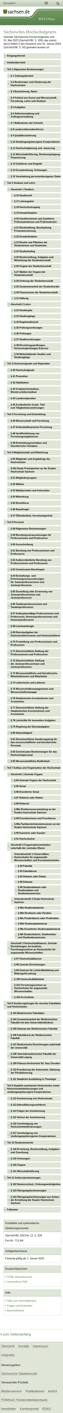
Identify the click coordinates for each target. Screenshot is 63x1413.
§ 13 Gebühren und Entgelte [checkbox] (26, 163)
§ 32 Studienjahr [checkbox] (23, 310)
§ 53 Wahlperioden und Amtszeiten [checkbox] (30, 490)
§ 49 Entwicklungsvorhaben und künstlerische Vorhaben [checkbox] (29, 444)
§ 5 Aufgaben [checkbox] (18, 107)
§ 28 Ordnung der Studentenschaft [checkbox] (33, 281)
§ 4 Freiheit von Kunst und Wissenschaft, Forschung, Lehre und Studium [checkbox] (34, 99)
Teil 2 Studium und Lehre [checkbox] (21, 183)
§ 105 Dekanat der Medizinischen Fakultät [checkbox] (34, 1028)
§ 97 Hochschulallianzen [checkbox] (28, 958)
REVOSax (47, 19)
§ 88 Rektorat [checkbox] (21, 803)
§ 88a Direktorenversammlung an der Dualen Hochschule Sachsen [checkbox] (35, 811)
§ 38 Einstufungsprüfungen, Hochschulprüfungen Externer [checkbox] (31, 347)
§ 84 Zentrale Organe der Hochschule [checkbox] (35, 780)
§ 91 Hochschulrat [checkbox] (24, 839)
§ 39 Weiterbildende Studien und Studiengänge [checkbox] (32, 356)
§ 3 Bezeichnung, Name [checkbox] (24, 91)
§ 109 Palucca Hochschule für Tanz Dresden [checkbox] (35, 1063)
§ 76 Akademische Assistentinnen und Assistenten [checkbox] (32, 700)
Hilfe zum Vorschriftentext (21, 1300)
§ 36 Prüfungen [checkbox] (22, 333)
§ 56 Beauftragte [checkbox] (20, 509)
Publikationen (35, 1391)
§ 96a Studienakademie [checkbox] (31, 907)
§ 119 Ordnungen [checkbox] (20, 1158)
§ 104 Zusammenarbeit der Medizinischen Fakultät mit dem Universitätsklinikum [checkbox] (34, 1021)
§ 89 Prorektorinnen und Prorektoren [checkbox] (35, 818)
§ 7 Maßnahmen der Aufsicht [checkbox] (27, 123)
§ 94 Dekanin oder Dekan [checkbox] (32, 876)
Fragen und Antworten (19, 1305)
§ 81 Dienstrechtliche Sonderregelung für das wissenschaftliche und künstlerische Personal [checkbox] (34, 742)
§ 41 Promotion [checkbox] (19, 376)
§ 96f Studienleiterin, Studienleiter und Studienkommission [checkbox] (37, 936)
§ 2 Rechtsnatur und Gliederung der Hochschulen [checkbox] (31, 83)
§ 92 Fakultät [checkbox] (25, 866)
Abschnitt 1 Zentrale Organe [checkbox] (26, 774)
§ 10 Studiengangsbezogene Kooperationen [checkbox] (35, 142)
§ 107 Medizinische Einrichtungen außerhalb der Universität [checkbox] (36, 1046)
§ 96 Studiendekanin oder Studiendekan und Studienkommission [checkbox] (32, 890)
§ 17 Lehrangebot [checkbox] (24, 201)
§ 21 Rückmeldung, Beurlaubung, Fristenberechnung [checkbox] (33, 229)
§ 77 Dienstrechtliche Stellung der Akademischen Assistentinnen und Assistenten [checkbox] (30, 710)
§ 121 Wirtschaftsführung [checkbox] (25, 1171)
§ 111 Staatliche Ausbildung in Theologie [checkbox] (33, 1079)
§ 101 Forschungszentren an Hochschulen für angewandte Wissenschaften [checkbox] (30, 988)
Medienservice (11, 1391)
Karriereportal (29, 1408)
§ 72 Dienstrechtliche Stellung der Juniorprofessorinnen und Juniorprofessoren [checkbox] (28, 663)
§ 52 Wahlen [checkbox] (17, 484)
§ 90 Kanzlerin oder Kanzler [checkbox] (29, 833)
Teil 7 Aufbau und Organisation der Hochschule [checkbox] (33, 768)
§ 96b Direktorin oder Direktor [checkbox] (35, 913)
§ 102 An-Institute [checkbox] (24, 997)
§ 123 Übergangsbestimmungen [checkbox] (28, 1190)
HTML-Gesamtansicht (19, 1277)
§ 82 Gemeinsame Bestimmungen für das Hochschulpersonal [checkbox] (34, 753)
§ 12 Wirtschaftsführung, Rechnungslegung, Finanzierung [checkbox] (35, 156)
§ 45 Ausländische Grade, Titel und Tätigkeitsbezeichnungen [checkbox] (28, 406)
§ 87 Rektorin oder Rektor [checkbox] (28, 797)
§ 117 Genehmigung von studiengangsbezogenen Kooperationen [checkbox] (33, 1134)
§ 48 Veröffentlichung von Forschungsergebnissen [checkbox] (25, 435)
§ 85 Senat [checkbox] (20, 786)
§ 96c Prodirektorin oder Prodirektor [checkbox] (38, 918)
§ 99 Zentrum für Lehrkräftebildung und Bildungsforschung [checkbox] (36, 972)
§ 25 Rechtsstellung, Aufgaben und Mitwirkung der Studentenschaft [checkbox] (33, 259)
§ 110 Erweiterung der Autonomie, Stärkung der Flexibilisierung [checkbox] (35, 1071)
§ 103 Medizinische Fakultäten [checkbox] (27, 1013)
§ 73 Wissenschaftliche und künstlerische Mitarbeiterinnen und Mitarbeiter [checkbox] (34, 675)
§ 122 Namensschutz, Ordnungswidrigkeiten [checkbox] (36, 1184)
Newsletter (8, 1408)
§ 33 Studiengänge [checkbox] (24, 316)
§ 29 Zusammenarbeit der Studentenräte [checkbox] (36, 286)
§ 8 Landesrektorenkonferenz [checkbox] (27, 129)
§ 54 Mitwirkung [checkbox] (20, 496)
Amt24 (52, 1391)
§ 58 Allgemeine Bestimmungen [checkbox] (28, 528)
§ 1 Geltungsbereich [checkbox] (22, 76)
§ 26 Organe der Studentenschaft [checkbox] (32, 266)
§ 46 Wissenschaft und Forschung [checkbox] (30, 420)
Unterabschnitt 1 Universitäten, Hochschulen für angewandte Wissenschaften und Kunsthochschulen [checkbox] (36, 857)
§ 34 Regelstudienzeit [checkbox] (26, 322)
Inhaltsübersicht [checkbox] (16, 62)
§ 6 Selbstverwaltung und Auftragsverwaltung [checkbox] (25, 115)
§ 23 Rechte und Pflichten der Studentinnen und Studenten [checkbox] (30, 244)
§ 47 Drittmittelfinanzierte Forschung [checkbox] (31, 427)
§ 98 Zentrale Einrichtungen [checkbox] (29, 964)
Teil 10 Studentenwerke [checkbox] (20, 1142)
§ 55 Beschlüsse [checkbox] (20, 503)
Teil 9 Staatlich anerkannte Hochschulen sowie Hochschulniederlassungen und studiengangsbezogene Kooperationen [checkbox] (33, 1088)
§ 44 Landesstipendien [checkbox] (23, 398)
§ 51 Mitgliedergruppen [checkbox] (24, 478)
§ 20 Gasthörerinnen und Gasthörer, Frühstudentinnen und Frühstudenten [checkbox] (35, 220)
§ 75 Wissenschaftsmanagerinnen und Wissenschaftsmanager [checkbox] (32, 690)
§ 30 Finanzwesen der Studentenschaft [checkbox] (36, 292)
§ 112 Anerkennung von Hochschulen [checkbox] (31, 1098)
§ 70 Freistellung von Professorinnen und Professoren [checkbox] (34, 643)
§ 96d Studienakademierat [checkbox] (32, 923)
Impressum (40, 1346)
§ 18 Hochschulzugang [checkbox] (27, 207)
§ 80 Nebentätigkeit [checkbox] (21, 733)
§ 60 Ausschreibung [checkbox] (22, 544)
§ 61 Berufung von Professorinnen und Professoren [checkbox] (32, 552)
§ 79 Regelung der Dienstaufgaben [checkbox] (30, 726)
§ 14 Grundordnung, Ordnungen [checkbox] (29, 170)
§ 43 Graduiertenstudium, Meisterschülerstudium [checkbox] (25, 390)
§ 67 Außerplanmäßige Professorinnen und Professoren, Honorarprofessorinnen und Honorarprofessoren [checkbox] (35, 616)
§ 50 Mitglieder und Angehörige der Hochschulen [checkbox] (30, 460)
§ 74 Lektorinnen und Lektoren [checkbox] (28, 682)
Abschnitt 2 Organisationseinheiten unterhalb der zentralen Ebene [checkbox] (31, 846)
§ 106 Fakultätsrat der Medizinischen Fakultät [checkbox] (31, 1036)
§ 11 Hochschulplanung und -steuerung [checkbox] (33, 148)
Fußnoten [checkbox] (12, 1209)
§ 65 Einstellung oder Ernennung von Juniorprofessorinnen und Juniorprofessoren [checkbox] (31, 594)
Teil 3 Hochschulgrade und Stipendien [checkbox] (28, 363)
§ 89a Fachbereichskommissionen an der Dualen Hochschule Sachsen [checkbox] (37, 825)
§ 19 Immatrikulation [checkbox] (25, 213)
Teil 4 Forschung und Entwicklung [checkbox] (26, 414)
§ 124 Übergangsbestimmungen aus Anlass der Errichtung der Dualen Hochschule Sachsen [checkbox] (35, 1200)
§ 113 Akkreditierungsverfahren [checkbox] (28, 1104)
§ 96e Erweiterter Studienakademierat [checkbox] (39, 929)
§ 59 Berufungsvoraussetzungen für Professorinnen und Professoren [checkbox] (31, 536)
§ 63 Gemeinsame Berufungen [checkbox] (28, 569)
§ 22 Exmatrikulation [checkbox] (25, 236)
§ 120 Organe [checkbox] (18, 1165)
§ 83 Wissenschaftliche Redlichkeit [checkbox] (30, 761)
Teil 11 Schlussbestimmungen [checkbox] (24, 1177)
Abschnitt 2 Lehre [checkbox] (21, 304)
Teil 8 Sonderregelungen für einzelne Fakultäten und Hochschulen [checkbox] (34, 1005)
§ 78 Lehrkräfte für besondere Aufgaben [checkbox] (33, 720)
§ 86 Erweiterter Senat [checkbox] (26, 792)
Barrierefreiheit (15, 1310)
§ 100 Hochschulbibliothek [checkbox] (29, 979)
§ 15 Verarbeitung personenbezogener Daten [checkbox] (36, 176)
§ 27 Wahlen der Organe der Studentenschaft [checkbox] (29, 273)
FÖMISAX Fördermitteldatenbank (24, 1400)
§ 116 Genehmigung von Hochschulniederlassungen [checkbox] (26, 1125)
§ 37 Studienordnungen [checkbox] (27, 339)
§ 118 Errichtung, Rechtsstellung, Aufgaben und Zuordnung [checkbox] (35, 1151)
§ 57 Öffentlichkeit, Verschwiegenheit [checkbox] (31, 515)
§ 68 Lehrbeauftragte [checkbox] (22, 626)
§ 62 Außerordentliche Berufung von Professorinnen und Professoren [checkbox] (31, 561)
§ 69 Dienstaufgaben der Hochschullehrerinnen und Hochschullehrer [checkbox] (35, 634)
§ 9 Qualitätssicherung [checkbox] (23, 135)
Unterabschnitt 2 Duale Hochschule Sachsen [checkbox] (34, 900)
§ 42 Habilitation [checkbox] (20, 382)
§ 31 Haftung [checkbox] (21, 298)
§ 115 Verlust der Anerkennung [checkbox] (28, 1117)
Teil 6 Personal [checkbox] (15, 522)
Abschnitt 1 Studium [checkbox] (22, 189)
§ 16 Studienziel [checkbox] (23, 195)
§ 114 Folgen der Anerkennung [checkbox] (28, 1111)
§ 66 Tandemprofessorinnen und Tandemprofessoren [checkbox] (29, 605)
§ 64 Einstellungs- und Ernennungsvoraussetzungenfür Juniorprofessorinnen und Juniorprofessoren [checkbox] (27, 580)
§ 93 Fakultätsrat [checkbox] (27, 871)
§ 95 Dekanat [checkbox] (25, 882)
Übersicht (8, 1346)
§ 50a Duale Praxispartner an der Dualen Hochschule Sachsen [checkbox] (33, 470)
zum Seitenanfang (17, 1334)
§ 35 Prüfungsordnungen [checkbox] (28, 327)
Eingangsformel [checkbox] (16, 55)
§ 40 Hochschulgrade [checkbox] (22, 370)
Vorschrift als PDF (17, 1281)
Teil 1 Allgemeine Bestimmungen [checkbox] (25, 69)
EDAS (46, 1408)
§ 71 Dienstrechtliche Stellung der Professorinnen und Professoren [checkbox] (30, 653)
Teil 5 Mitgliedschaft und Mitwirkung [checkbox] (27, 452)
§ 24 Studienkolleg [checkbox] (24, 251)
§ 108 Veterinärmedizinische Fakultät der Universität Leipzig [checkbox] (33, 1055)
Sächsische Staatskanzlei (19, 1373)
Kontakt (23, 1346)
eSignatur (8, 1355)
